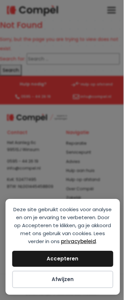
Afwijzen (63, 279)
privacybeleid (78, 241)
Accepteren (62, 258)
